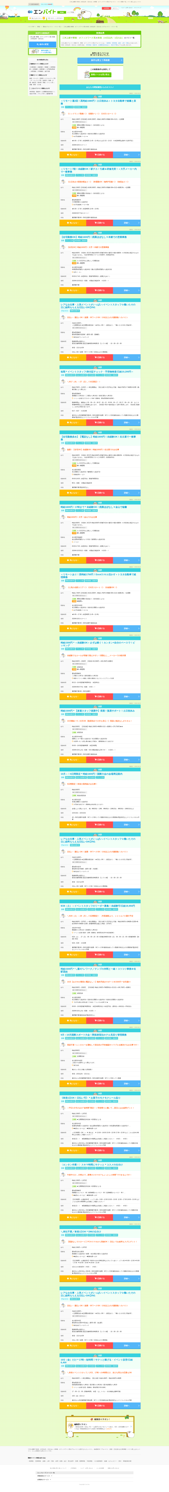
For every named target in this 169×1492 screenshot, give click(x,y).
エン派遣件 (34, 4)
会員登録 (106, 8)
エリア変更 (70, 12)
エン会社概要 (100, 1468)
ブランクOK (41, 93)
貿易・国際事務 (80, 1461)
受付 (120, 1461)
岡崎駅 (46, 67)
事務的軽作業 (127, 1461)
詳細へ (127, 155)
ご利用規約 (73, 1468)
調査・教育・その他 (35, 84)
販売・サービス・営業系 (36, 78)
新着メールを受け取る (100, 74)
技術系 (45, 80)
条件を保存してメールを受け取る (46, 51)
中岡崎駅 (40, 71)
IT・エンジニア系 (36, 80)
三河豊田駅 (33, 67)
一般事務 (108, 43)
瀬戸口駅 (47, 71)
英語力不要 (33, 93)
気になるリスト (38, 18)
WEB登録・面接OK (35, 91)
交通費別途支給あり (48, 91)
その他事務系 (98, 1461)
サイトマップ (137, 7)
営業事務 (114, 43)
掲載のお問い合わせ (113, 1468)
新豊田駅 (42, 69)
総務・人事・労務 (123, 43)
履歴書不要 (49, 93)
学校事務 (89, 1461)
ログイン (115, 8)
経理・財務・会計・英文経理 (64, 1461)
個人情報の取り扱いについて (58, 1468)
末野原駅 (33, 71)
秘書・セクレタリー (110, 1461)
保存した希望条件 (57, 18)
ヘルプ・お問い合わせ (126, 7)
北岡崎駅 (35, 69)
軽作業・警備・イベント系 (45, 82)
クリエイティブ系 (50, 78)
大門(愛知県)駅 (50, 69)
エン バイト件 (46, 4)
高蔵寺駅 (40, 67)
